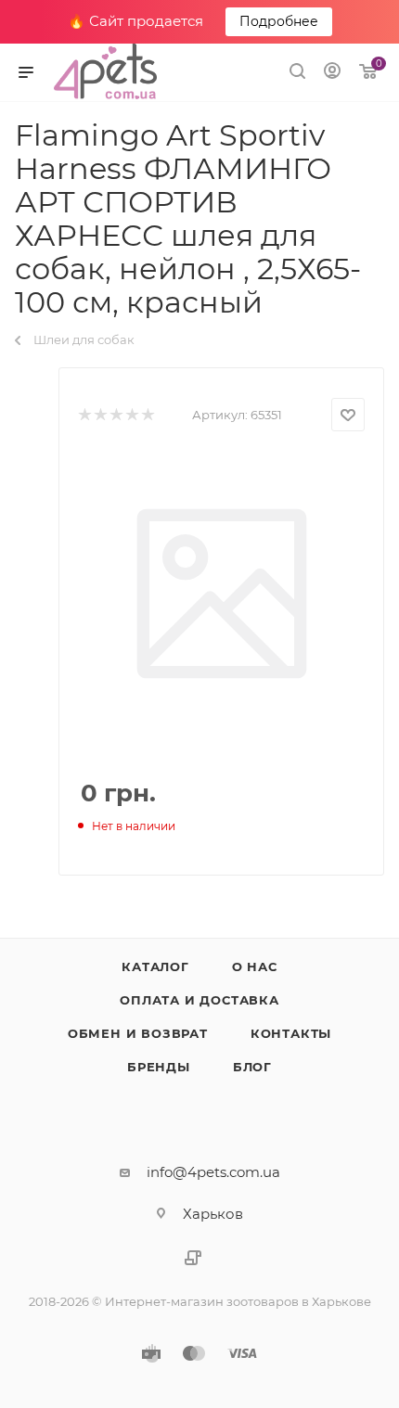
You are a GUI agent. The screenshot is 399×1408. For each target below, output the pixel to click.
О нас (254, 966)
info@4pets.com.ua (213, 1172)
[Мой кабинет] (332, 73)
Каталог (155, 966)
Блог (252, 1066)
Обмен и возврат (138, 1033)
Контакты (291, 1033)
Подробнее (278, 21)
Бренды (158, 1066)
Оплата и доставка (199, 999)
